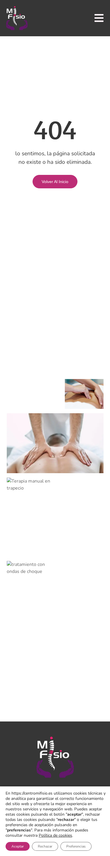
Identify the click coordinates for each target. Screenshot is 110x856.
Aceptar (17, 846)
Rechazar (45, 846)
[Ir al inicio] (17, 18)
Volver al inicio (55, 181)
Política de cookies (55, 835)
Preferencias (76, 846)
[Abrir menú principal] (99, 18)
